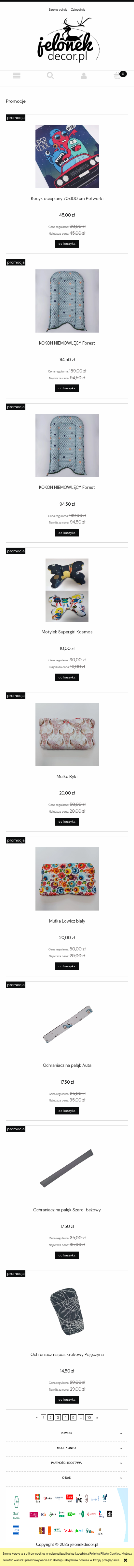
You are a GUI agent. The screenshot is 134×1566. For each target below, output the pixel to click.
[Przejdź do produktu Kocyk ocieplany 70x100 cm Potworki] (67, 156)
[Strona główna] (67, 39)
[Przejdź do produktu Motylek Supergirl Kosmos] (67, 590)
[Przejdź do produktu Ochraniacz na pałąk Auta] (67, 1023)
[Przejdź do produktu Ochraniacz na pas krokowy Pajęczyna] (67, 1312)
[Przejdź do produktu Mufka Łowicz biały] (67, 879)
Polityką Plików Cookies (104, 1554)
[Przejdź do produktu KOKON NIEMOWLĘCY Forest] (67, 301)
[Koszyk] (117, 76)
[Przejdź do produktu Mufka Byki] (67, 734)
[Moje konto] (83, 76)
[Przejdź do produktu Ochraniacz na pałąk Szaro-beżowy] (67, 1168)
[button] (17, 76)
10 (89, 1417)
